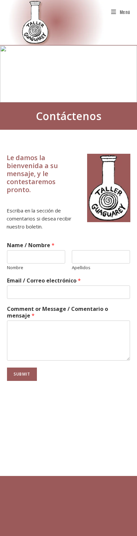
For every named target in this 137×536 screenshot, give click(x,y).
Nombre (15, 268)
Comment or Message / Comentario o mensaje (57, 313)
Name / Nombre (31, 245)
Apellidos (81, 268)
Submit (22, 374)
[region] (68, 74)
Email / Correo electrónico (44, 280)
